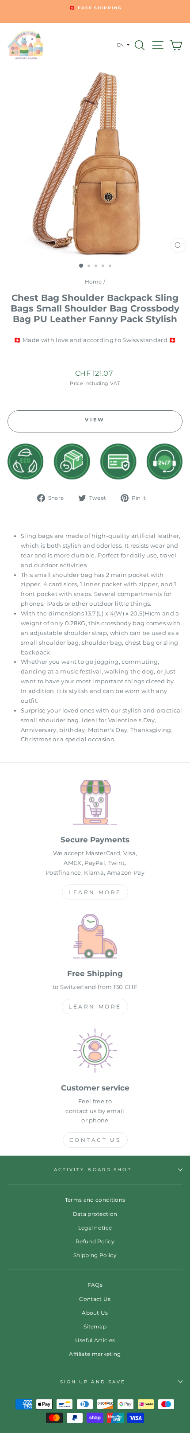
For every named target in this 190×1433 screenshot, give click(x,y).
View (95, 420)
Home (93, 281)
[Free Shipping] (95, 938)
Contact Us (95, 1140)
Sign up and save (92, 1382)
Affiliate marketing (95, 1354)
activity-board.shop (93, 1169)
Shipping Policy (95, 1255)
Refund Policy (95, 1241)
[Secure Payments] (95, 804)
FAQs (95, 1284)
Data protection (95, 1214)
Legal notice (95, 1227)
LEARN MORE (95, 892)
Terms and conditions (95, 1199)
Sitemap (95, 1326)
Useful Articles (95, 1340)
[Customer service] (95, 1052)
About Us (95, 1312)
